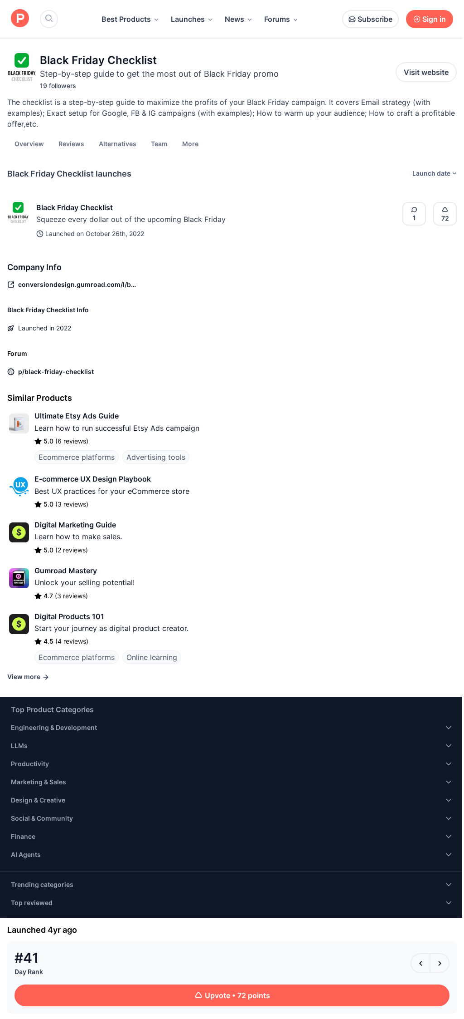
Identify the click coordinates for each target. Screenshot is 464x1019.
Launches (188, 19)
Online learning (151, 657)
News (234, 19)
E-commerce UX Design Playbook (92, 478)
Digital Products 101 (69, 616)
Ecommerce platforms (77, 457)
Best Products (126, 19)
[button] (190, 143)
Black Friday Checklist (74, 207)
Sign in (434, 19)
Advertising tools (155, 457)
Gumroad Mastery (65, 570)
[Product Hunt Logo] (20, 19)
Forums (277, 19)
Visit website (426, 72)
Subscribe (375, 19)
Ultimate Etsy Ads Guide (76, 415)
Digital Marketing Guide (75, 524)
